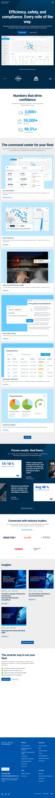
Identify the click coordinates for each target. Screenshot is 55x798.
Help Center (41, 760)
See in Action (33, 32)
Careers (52, 793)
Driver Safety (24, 756)
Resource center (42, 745)
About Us (41, 773)
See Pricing (24, 766)
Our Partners (42, 778)
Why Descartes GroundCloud (45, 776)
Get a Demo (5, 769)
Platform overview (7, 197)
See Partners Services (26, 529)
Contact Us (41, 781)
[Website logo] (25, 2)
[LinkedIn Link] (2, 794)
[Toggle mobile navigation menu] (53, 2)
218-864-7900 (5, 773)
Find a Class (24, 776)
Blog (40, 748)
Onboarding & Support (44, 758)
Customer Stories (43, 750)
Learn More (5, 244)
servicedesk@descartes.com (10, 776)
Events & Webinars (43, 755)
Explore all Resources (27, 642)
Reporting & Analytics (26, 761)
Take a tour (27, 437)
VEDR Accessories (25, 773)
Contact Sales (22, 32)
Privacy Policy (45, 793)
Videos (40, 753)
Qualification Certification (27, 758)
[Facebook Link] (5, 794)
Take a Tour (15, 679)
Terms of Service (37, 793)
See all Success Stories (26, 508)
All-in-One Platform (25, 745)
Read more (4, 603)
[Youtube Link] (9, 794)
